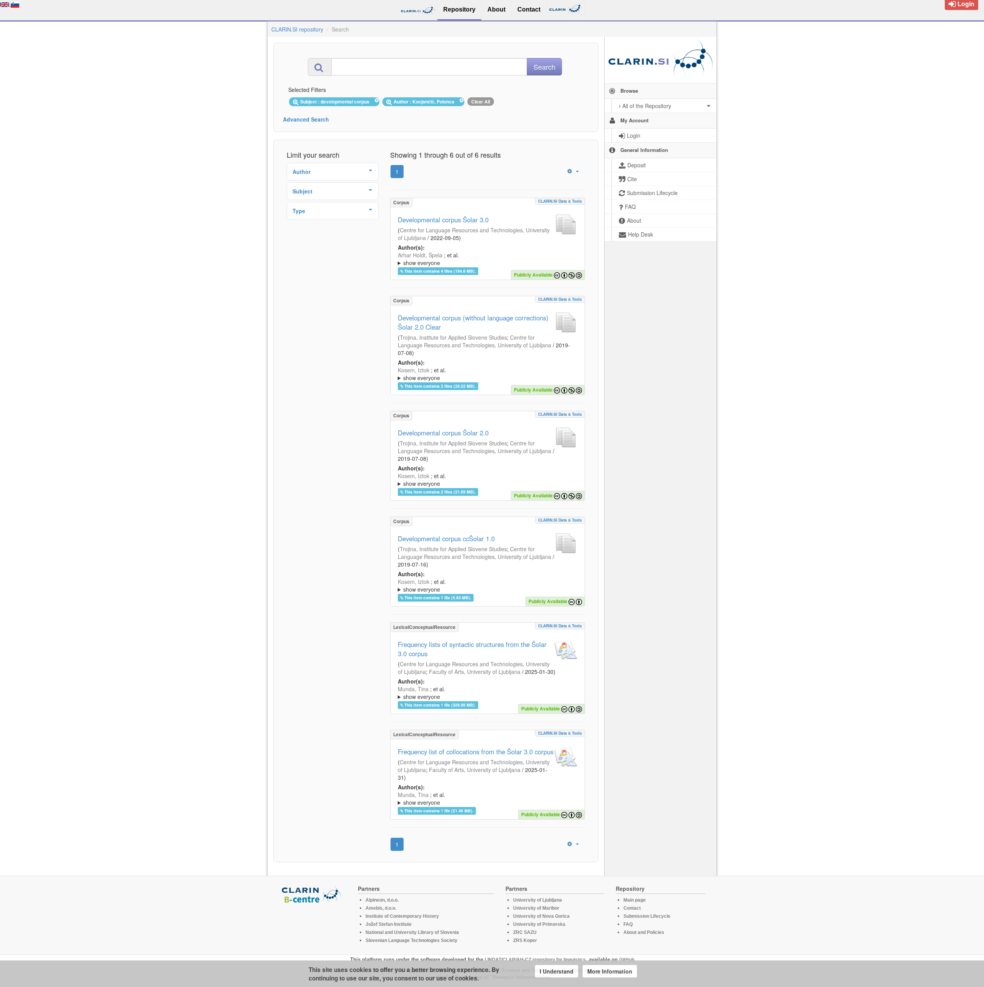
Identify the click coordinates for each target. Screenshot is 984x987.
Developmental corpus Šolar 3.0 (443, 219)
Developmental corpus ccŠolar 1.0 (446, 538)
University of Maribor (536, 908)
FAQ (628, 924)
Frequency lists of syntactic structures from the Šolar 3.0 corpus (472, 649)
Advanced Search (306, 119)
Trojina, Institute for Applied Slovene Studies (453, 337)
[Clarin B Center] (312, 894)
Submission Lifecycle (646, 916)
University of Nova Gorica (541, 916)
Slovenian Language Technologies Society (411, 940)
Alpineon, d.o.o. (382, 900)
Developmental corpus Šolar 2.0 (443, 432)
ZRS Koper (525, 940)
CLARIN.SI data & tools (560, 201)
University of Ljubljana (537, 900)
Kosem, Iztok (413, 370)
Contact (632, 908)
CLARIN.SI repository (297, 29)
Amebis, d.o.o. (381, 908)
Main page (634, 900)
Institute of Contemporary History (402, 916)
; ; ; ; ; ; (475, 585)
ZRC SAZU (525, 932)
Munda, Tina (413, 689)
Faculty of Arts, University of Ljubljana (474, 671)
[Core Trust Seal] (312, 925)
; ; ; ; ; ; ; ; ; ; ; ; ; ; (487, 798)
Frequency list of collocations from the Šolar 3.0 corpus (476, 751)
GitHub (626, 959)
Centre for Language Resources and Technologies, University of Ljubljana (474, 341)
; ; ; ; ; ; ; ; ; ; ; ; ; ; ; (484, 692)
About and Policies (643, 932)
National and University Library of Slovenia (412, 932)
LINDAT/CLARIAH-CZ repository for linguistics (535, 959)
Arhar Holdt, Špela (420, 255)
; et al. (428, 259)
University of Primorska (539, 924)
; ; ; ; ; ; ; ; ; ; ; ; (483, 479)
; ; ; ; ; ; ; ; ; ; (486, 374)
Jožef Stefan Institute (389, 924)
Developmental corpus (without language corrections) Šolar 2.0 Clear (473, 322)
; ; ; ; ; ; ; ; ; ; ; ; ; (486, 259)
